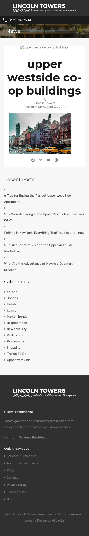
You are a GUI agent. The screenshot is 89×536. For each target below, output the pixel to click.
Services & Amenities (22, 456)
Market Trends (17, 317)
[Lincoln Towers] (44, 11)
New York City (16, 329)
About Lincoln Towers (22, 463)
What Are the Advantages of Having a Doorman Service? (38, 267)
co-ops (12, 292)
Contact (13, 477)
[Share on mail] (48, 160)
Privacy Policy (16, 485)
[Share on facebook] (33, 160)
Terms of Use (16, 492)
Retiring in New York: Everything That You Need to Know (44, 233)
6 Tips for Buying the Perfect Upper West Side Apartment (37, 199)
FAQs (10, 470)
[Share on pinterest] (56, 160)
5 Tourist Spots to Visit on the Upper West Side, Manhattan (38, 248)
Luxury (11, 310)
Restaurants (16, 341)
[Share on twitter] (40, 160)
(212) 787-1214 (20, 20)
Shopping (13, 347)
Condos (12, 298)
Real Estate (15, 335)
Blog (10, 499)
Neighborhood (17, 323)
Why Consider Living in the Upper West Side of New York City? (44, 217)
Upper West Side (18, 360)
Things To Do (16, 354)
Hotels (11, 304)
